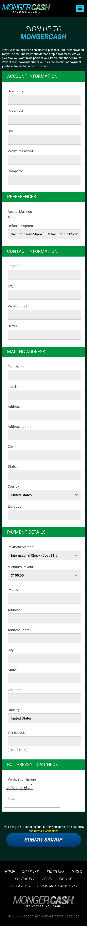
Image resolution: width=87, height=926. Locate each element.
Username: (16, 91)
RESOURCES (20, 886)
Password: (16, 111)
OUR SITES (30, 871)
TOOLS (76, 871)
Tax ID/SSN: (17, 733)
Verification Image (22, 779)
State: (12, 466)
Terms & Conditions (46, 831)
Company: (15, 171)
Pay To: (13, 590)
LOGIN (47, 879)
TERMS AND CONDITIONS (57, 886)
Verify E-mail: (18, 306)
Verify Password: (21, 151)
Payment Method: (21, 547)
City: (11, 446)
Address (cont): (20, 427)
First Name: (16, 367)
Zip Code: (15, 506)
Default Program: (21, 226)
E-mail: (13, 266)
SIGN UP (65, 879)
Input (11, 799)
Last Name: (16, 387)
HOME (10, 871)
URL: (11, 131)
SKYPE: (13, 326)
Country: (14, 486)
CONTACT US (25, 879)
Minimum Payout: (21, 567)
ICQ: (11, 286)
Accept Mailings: (20, 212)
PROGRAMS (55, 871)
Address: (14, 407)
